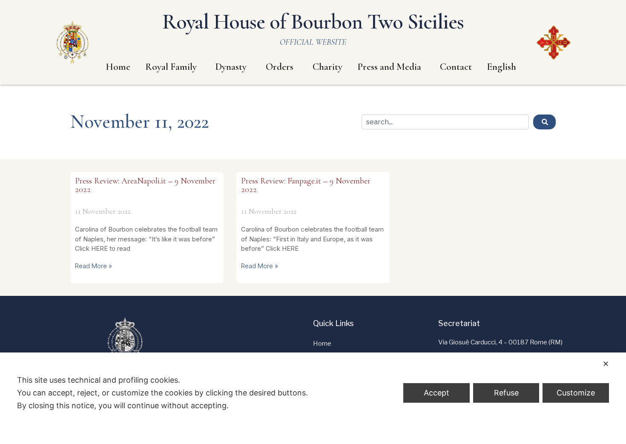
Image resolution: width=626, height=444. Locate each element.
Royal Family (171, 67)
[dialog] (313, 398)
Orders (279, 67)
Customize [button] (576, 392)
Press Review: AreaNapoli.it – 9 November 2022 (145, 185)
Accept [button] (436, 392)
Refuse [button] (506, 392)
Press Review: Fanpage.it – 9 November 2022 (305, 185)
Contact (456, 67)
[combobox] (445, 122)
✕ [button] (606, 363)
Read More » (93, 266)
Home (118, 67)
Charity (327, 67)
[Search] (544, 122)
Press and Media (389, 67)
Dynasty (231, 67)
